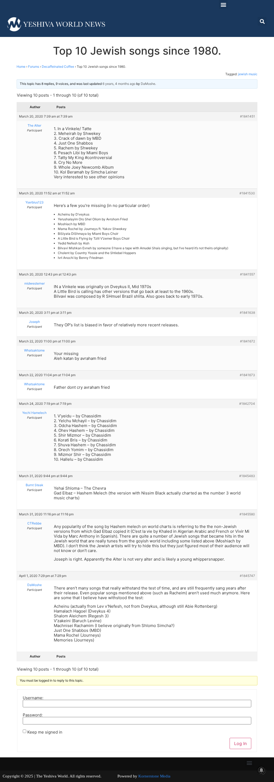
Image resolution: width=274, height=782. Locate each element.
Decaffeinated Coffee (58, 67)
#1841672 (247, 341)
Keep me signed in (44, 732)
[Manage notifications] (261, 770)
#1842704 (247, 404)
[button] (223, 4)
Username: (33, 698)
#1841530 (247, 193)
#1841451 (247, 116)
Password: (33, 715)
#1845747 (247, 576)
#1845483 (247, 476)
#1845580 (247, 514)
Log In (240, 743)
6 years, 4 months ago (118, 84)
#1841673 (247, 375)
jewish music (247, 74)
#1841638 (247, 313)
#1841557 (247, 274)
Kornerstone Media (154, 776)
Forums (33, 67)
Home (21, 67)
